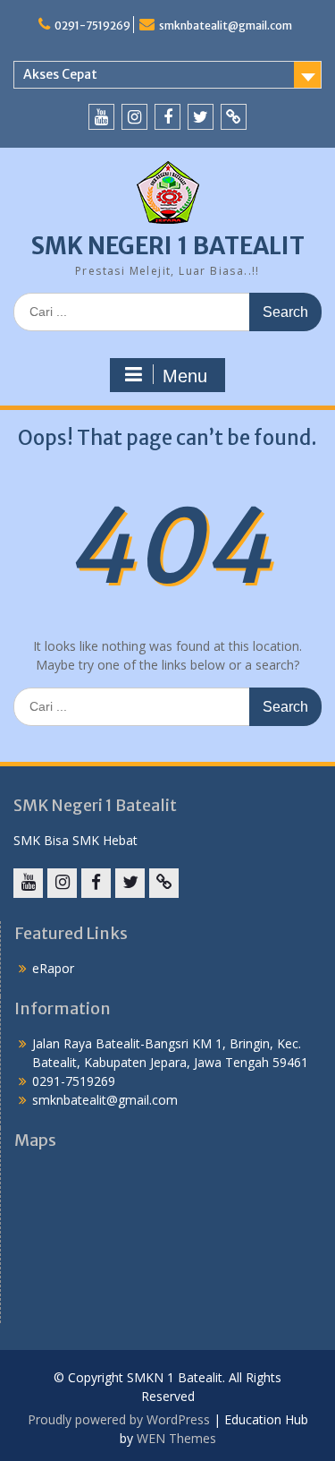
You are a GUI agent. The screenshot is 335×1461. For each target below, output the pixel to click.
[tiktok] (234, 117)
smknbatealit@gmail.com (225, 25)
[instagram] (134, 117)
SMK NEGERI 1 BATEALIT (168, 246)
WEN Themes (176, 1438)
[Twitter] (201, 117)
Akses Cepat (60, 74)
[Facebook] (167, 117)
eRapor (53, 968)
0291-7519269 (92, 25)
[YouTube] (101, 117)
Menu (185, 376)
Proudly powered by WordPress (119, 1419)
